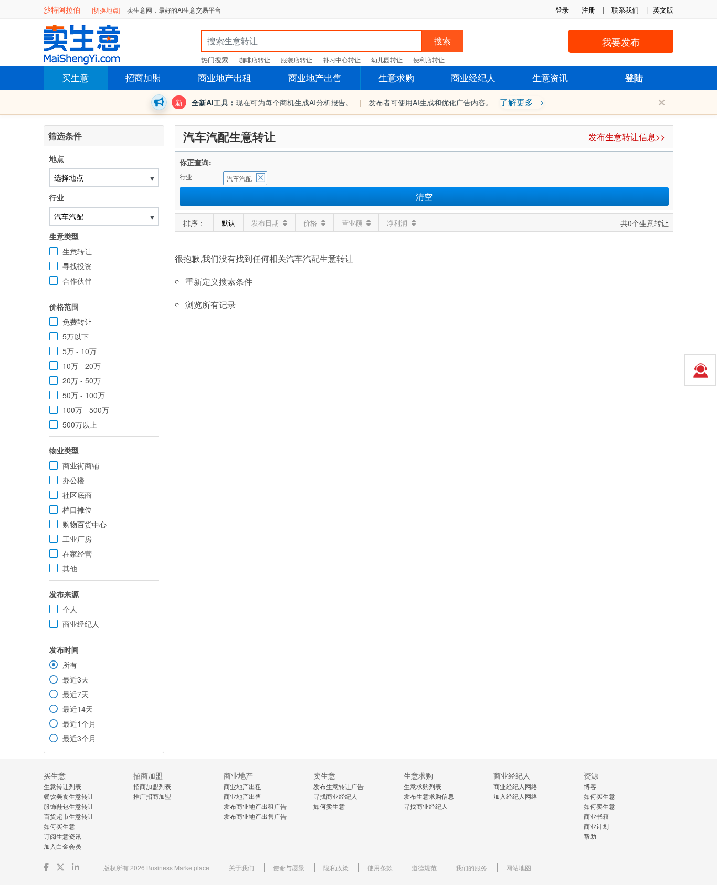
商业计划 (596, 826)
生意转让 (77, 251)
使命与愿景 (288, 867)
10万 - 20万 (81, 365)
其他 (69, 568)
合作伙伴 (77, 280)
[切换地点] (106, 9)
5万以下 (75, 336)
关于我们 (241, 867)
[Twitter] (61, 867)
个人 (69, 609)
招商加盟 (143, 77)
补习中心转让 (342, 59)
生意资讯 (550, 77)
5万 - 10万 (79, 351)
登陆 (634, 77)
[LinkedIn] (76, 867)
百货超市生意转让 (69, 816)
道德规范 (424, 867)
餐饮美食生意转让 (69, 796)
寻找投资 (77, 266)
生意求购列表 (422, 786)
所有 (69, 664)
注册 (588, 10)
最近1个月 (79, 723)
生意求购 (396, 77)
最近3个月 (79, 738)
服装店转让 (296, 59)
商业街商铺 (80, 465)
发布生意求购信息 (429, 796)
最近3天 (75, 679)
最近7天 (75, 694)
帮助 (590, 835)
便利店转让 (429, 59)
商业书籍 (596, 816)
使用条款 (380, 867)
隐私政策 (336, 867)
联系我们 (625, 10)
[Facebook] (47, 867)
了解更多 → (522, 102)
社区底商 (77, 494)
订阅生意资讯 (62, 835)
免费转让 (77, 321)
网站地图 (518, 867)
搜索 (442, 41)
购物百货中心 (84, 524)
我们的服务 (471, 867)
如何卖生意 (329, 806)
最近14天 (77, 708)
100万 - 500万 (85, 409)
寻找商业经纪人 (335, 796)
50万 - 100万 (83, 395)
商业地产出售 (315, 77)
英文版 (663, 10)
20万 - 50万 (81, 380)
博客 (590, 786)
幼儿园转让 (387, 59)
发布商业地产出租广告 (255, 806)
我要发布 (621, 41)
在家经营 (77, 553)
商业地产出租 (224, 77)
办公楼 (73, 480)
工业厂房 (77, 539)
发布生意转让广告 (338, 786)
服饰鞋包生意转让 (69, 806)
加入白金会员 (62, 845)
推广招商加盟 (152, 796)
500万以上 (79, 424)
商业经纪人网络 (515, 786)
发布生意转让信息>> (626, 137)
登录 (562, 10)
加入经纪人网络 (515, 796)
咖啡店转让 (254, 59)
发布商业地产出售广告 (255, 816)
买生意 (75, 77)
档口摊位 (77, 509)
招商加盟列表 (152, 786)
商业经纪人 (473, 77)
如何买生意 (59, 826)
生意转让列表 (62, 786)
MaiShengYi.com (91, 45)
